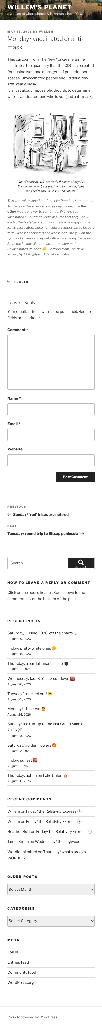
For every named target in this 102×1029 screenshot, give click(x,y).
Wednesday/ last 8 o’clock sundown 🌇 (41, 678)
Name (14, 398)
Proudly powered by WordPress (32, 1017)
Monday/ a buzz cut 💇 (26, 709)
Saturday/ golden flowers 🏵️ (32, 745)
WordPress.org (20, 982)
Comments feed (21, 972)
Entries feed (18, 962)
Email (13, 424)
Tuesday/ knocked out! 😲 (29, 694)
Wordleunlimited (22, 852)
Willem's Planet (39, 7)
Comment (17, 330)
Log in (12, 952)
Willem (46, 31)
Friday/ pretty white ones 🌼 (31, 648)
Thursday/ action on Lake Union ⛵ (37, 775)
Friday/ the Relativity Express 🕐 (54, 811)
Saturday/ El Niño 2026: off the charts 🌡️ (42, 633)
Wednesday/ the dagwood (57, 841)
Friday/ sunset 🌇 (22, 760)
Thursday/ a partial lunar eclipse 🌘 (37, 663)
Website (15, 449)
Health (21, 282)
